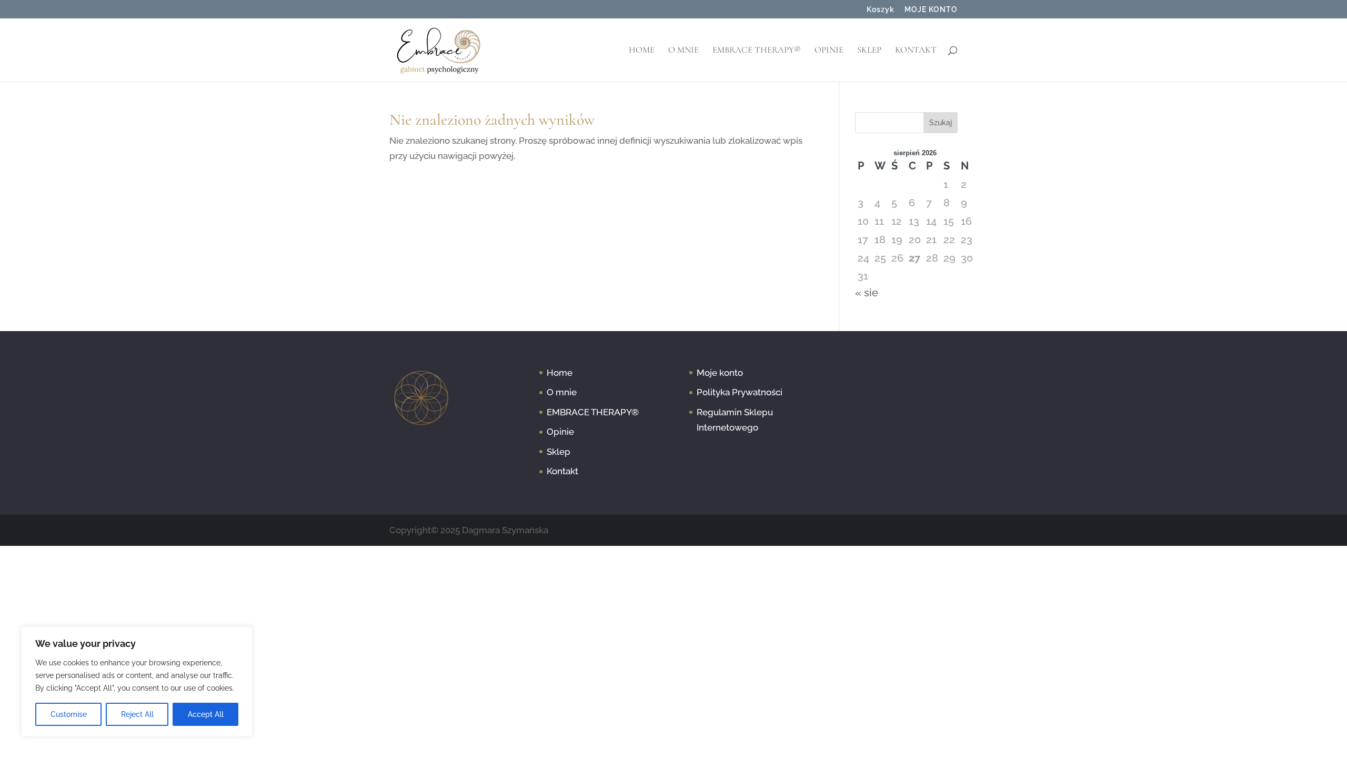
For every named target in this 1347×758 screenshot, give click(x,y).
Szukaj (940, 122)
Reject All (137, 714)
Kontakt (916, 50)
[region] (137, 681)
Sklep (869, 50)
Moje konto (720, 372)
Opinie (829, 50)
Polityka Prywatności (739, 392)
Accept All (206, 714)
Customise (69, 714)
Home (642, 50)
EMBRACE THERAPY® (756, 50)
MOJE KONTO (931, 10)
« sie (866, 292)
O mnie (683, 50)
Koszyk (880, 10)
